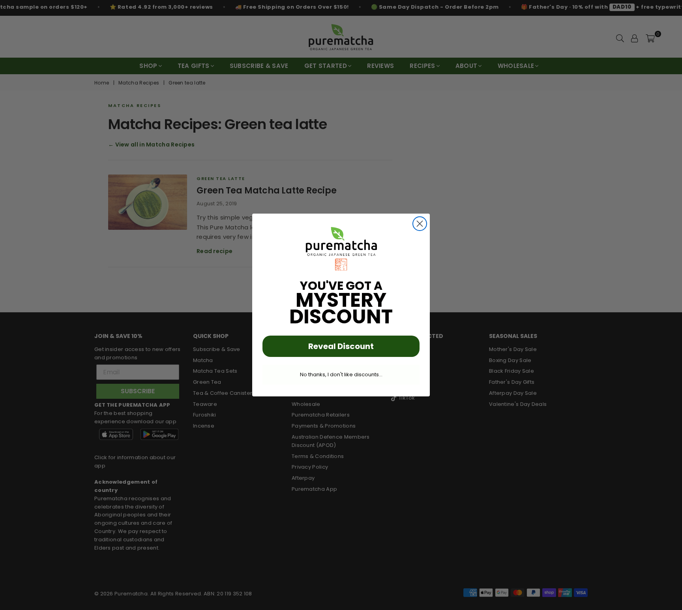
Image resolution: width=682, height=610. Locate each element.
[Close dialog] (420, 224)
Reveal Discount (341, 346)
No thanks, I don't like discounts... (341, 374)
